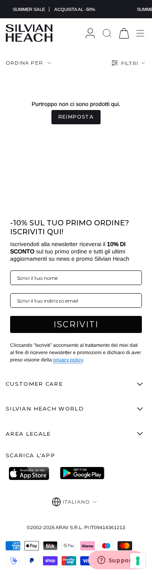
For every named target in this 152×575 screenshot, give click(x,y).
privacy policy (68, 360)
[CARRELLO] (124, 33)
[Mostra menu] (140, 33)
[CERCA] (107, 33)
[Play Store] (82, 473)
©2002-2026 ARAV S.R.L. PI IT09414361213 (76, 527)
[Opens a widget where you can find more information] (116, 561)
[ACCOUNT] (90, 33)
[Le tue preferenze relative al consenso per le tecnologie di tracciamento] (138, 561)
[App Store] (31, 473)
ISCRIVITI (76, 324)
